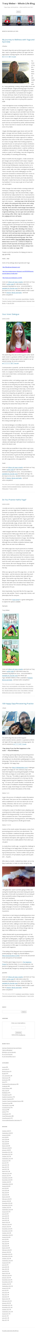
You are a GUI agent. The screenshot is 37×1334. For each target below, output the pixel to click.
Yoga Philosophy (21, 996)
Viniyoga (28, 301)
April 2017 (4, 1169)
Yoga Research (6, 1118)
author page (10, 284)
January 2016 (5, 1201)
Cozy (7, 686)
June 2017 (4, 1165)
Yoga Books (5, 1114)
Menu (18, 11)
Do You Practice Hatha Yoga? (14, 499)
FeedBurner (22, 1035)
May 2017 (4, 1167)
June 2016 (4, 1190)
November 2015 (6, 1205)
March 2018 (5, 1146)
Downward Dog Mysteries (9, 1084)
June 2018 (4, 1139)
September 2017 (6, 1158)
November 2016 (6, 1180)
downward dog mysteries (15, 688)
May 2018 (4, 1141)
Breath (4, 1073)
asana (4, 686)
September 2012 (6, 1286)
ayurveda (18, 299)
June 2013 (4, 1267)
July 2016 (4, 1188)
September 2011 (6, 1311)
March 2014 (5, 1248)
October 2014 (5, 1233)
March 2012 (5, 1299)
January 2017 (5, 1175)
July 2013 (4, 1265)
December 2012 (6, 1280)
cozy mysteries (13, 686)
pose (19, 690)
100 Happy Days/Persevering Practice (17, 703)
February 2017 (6, 1173)
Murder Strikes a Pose (11, 690)
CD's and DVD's (6, 1075)
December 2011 (6, 1305)
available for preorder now (9, 288)
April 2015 (4, 1220)
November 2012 (6, 1282)
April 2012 (4, 1297)
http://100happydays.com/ (20, 767)
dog (27, 686)
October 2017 (5, 1156)
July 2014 (4, 1239)
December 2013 (6, 1254)
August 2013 (5, 1262)
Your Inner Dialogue (10, 314)
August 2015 (5, 1211)
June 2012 (4, 1292)
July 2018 (4, 1137)
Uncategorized (6, 1107)
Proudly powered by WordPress (10, 1331)
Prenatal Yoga (6, 1095)
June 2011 (4, 1318)
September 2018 (6, 1133)
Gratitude (22, 484)
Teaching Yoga (25, 486)
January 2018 (5, 1150)
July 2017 (4, 1163)
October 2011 (5, 1309)
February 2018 (6, 1148)
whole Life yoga (6, 692)
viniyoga (30, 690)
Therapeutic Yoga (7, 1105)
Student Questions (7, 1097)
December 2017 (6, 1152)
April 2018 (4, 1143)
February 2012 (6, 1301)
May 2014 (4, 1243)
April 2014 (4, 1245)
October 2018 (5, 1131)
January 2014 (5, 1252)
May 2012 (4, 1294)
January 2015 (5, 1226)
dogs (6, 688)
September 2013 (6, 1260)
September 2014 (6, 1235)
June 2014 (4, 1241)
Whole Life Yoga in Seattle (15, 282)
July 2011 (4, 1316)
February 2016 (6, 1199)
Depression (5, 1078)
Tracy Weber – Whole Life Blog (18, 3)
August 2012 (5, 1288)
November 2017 (6, 1154)
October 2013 (5, 1258)
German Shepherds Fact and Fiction (12, 1048)
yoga (12, 692)
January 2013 (5, 1277)
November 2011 (6, 1307)
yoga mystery (18, 692)
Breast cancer (6, 1071)
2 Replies (4, 46)
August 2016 (5, 1186)
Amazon (8, 292)
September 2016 (6, 1184)
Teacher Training (6, 1099)
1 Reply (4, 708)
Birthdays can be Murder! (9, 1052)
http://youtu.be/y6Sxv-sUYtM (11, 956)
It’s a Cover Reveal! (7, 1054)
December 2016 (6, 1177)
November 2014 (6, 1231)
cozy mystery (21, 686)
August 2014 (5, 1237)
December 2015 (6, 1203)
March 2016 (5, 1197)
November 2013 (6, 1256)
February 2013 (6, 1275)
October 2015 (5, 1207)
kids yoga (4, 1090)
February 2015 (6, 1224)
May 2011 (4, 1320)
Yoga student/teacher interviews (11, 1120)
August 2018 (5, 1135)
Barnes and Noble (17, 292)
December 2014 (6, 1228)
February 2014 (6, 1250)
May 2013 (4, 1269)
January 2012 (5, 1303)
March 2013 (5, 1273)
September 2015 (6, 1209)
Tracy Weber (24, 690)
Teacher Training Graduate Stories (16, 301)
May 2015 (4, 1218)
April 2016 (4, 1194)
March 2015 (5, 1222)
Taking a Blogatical (7, 1050)
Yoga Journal (15, 599)
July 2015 (4, 1214)
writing (4, 1112)
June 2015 (4, 1216)
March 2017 (5, 1171)
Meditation (5, 1092)
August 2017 (5, 1160)
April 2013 (4, 1271)
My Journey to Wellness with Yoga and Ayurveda (18, 40)
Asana (17, 484)
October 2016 (5, 1182)
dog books (5, 1080)
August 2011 (5, 1314)
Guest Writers (25, 299)
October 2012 (5, 1284)
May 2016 (4, 1192)
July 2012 (4, 1290)
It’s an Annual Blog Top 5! (9, 1056)
